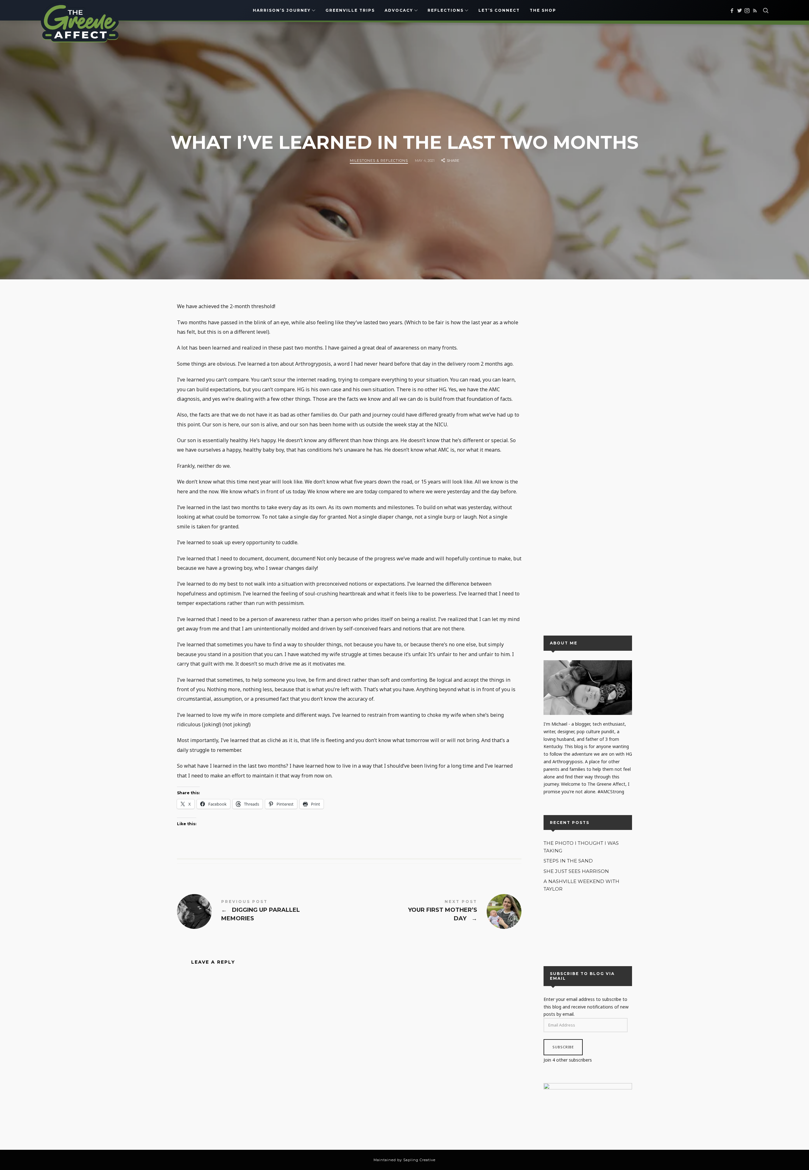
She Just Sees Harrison (576, 871)
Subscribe (563, 1047)
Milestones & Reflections (379, 160)
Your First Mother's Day (435, 911)
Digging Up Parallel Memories (263, 911)
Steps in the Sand (568, 861)
